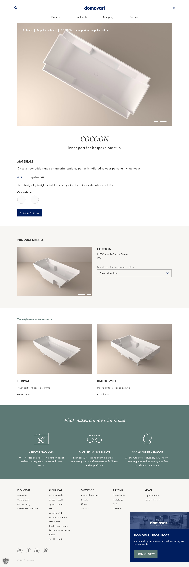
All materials (56, 495)
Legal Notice (152, 495)
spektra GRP (55, 512)
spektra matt (56, 503)
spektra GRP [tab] (38, 177)
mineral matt (56, 499)
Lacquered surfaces (59, 530)
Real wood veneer (59, 525)
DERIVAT (23, 380)
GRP (51, 508)
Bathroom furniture (27, 508)
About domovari (90, 495)
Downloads (119, 495)
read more (24, 394)
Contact (117, 508)
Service (134, 17)
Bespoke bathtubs (46, 30)
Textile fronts (56, 538)
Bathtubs (27, 30)
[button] (156, 121)
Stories (85, 508)
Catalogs (118, 499)
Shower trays (24, 503)
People (84, 499)
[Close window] (185, 516)
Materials (82, 17)
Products (55, 17)
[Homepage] (94, 8)
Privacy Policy (152, 499)
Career (85, 503)
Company (108, 17)
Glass (52, 534)
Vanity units (23, 499)
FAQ (115, 503)
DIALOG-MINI (107, 380)
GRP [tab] (19, 177)
